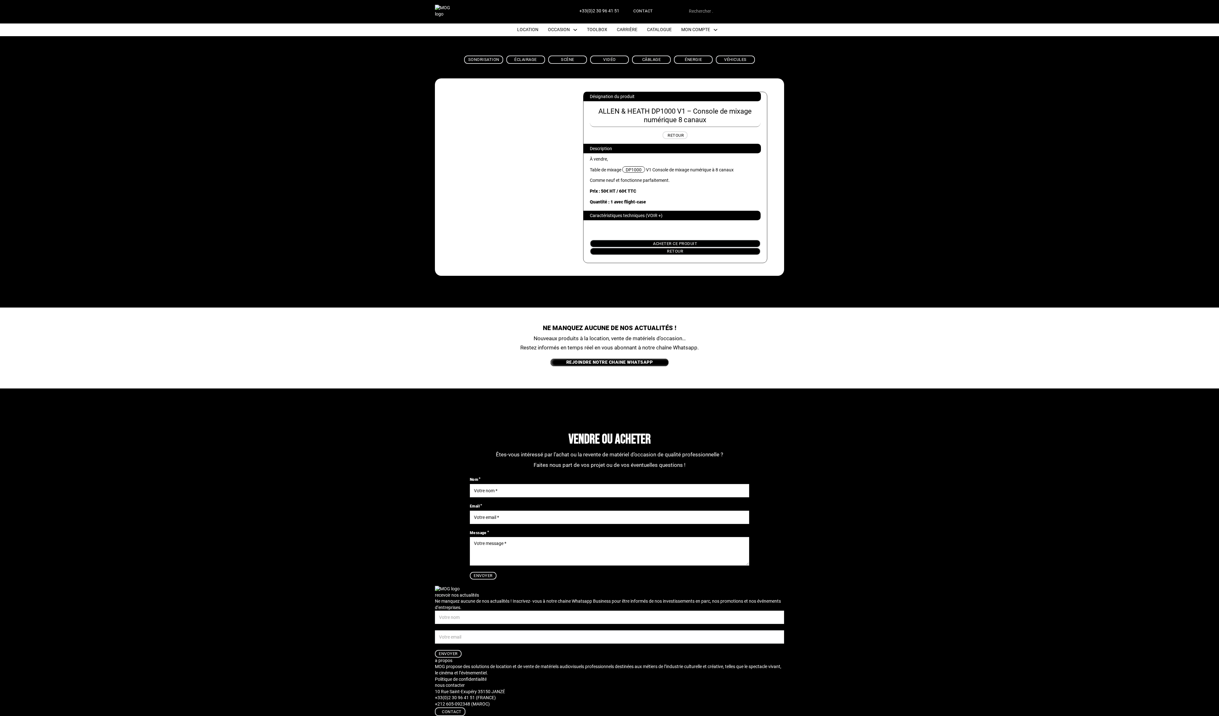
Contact (643, 11)
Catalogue (659, 29)
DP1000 (634, 169)
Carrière (627, 29)
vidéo (609, 59)
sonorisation (483, 59)
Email (475, 506)
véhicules (735, 59)
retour (676, 135)
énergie (693, 59)
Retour (675, 251)
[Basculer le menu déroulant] (575, 30)
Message (478, 533)
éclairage (525, 59)
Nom (474, 479)
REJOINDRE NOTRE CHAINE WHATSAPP (609, 362)
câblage (651, 59)
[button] (672, 215)
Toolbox (597, 29)
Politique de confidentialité (461, 679)
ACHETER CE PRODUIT (675, 243)
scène (567, 59)
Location (527, 29)
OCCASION (559, 29)
